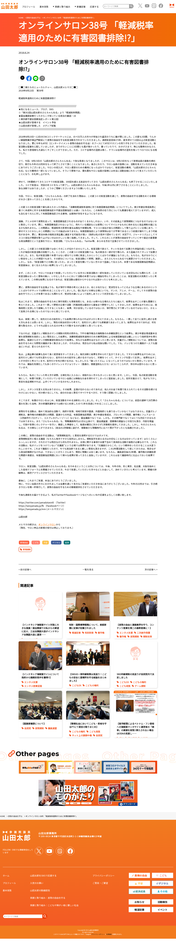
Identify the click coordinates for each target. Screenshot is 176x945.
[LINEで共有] (35, 78)
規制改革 (147, 636)
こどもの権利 (92, 685)
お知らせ (139, 902)
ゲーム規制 (140, 686)
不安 (45, 542)
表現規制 (27, 549)
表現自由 (24, 542)
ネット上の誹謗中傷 (82, 735)
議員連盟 (52, 728)
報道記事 (76, 632)
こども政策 (124, 686)
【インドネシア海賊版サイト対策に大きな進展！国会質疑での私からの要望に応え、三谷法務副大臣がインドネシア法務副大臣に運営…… (40, 629)
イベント (162, 909)
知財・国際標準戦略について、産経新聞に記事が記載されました (87, 626)
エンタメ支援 (126, 632)
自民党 (27, 728)
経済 (67, 542)
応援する (94, 6)
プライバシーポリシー (104, 875)
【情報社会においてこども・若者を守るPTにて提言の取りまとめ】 (88, 725)
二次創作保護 (143, 632)
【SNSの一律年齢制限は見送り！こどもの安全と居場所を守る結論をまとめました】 (88, 677)
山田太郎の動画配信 (40, 890)
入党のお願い (36, 883)
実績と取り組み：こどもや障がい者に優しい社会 (54, 905)
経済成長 (140, 891)
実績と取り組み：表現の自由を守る (47, 897)
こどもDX (76, 685)
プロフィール (28, 6)
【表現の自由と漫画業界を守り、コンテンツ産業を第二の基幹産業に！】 (135, 626)
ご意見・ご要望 (100, 883)
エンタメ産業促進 (33, 686)
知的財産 (89, 632)
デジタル (56, 542)
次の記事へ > (151, 569)
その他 (163, 891)
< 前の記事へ (25, 569)
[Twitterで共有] (22, 78)
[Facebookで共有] (29, 78)
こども (36, 542)
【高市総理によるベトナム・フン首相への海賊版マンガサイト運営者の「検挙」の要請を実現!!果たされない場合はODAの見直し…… (135, 728)
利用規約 (109, 934)
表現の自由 (141, 875)
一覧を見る (88, 569)
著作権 (101, 632)
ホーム (6, 875)
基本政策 (44, 6)
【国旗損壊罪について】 (34, 723)
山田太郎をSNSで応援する (43, 875)
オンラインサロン (47, 524)
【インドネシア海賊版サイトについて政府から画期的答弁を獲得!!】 (40, 675)
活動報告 (162, 902)
